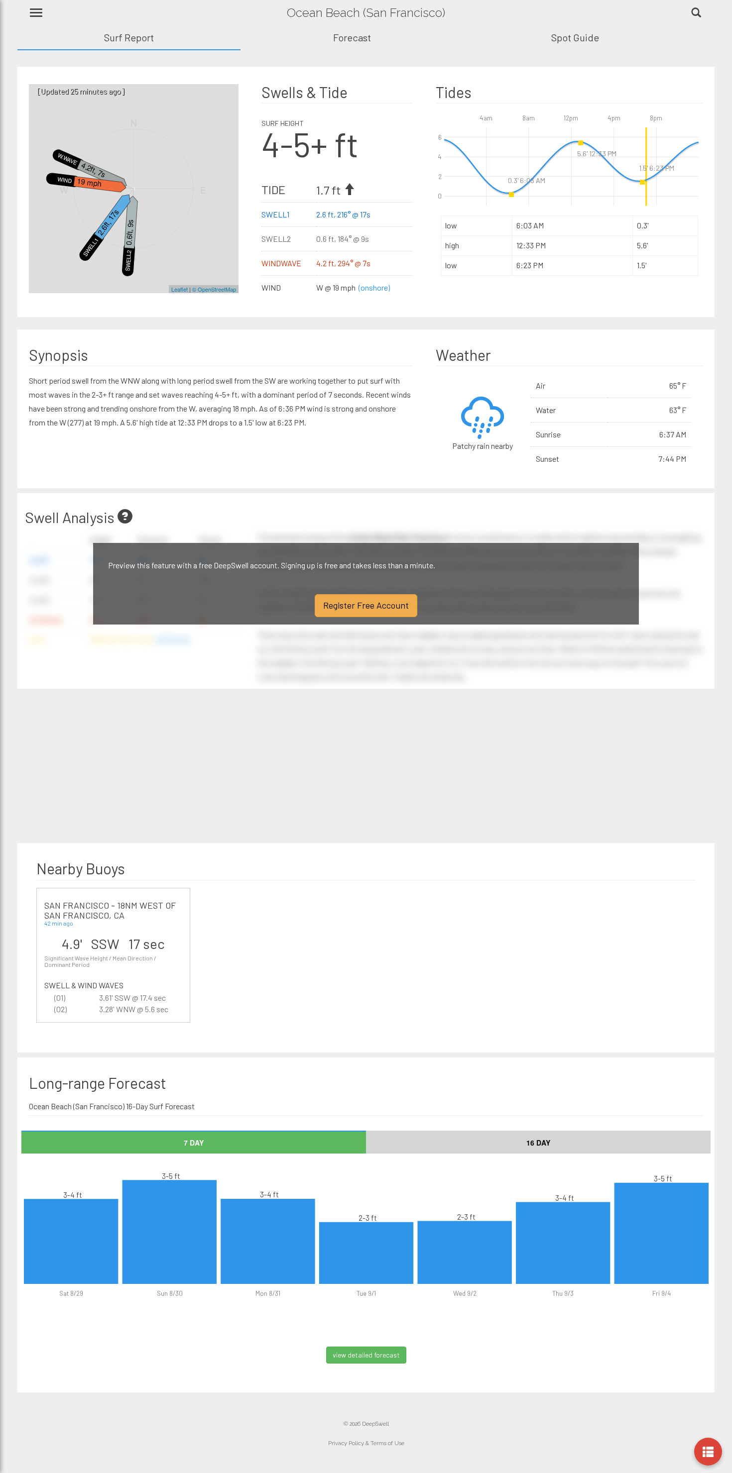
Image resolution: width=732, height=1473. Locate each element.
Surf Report (129, 37)
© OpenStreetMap (214, 289)
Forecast (352, 37)
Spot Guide (575, 37)
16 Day (538, 1143)
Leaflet (179, 289)
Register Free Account (366, 605)
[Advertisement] (195, 766)
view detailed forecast (366, 1355)
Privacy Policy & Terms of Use (366, 1443)
